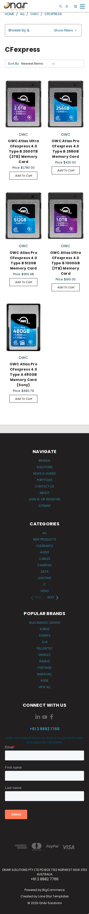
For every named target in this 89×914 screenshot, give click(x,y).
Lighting (44, 578)
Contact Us (44, 486)
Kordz (44, 629)
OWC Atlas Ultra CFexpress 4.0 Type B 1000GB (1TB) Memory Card (65, 263)
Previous (7, 909)
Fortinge (45, 668)
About (44, 493)
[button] (43, 30)
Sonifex (44, 635)
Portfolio (44, 480)
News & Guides (44, 473)
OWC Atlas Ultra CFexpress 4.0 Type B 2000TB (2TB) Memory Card (23, 151)
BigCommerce (53, 890)
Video (44, 591)
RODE (44, 680)
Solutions (45, 467)
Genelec (44, 655)
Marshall (44, 674)
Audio (44, 552)
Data (44, 571)
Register (53, 499)
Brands (44, 460)
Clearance (44, 546)
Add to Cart (23, 175)
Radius (44, 661)
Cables (44, 559)
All (44, 533)
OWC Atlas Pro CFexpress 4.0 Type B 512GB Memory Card (23, 260)
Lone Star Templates (53, 896)
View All (44, 687)
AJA (44, 642)
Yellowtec (44, 648)
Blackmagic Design (44, 622)
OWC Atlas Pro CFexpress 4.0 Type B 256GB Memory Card (65, 148)
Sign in (34, 499)
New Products (44, 539)
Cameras (44, 565)
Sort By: (14, 63)
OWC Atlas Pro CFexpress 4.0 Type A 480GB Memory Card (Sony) (23, 374)
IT (44, 584)
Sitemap (44, 506)
